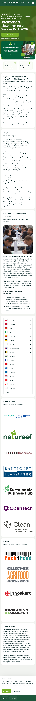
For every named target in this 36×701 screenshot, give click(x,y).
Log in (5, 698)
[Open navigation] (33, 3)
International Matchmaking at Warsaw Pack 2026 (16, 2)
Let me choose (11, 687)
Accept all (6, 691)
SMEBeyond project (12, 629)
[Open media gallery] (18, 416)
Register (13, 698)
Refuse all (17, 691)
